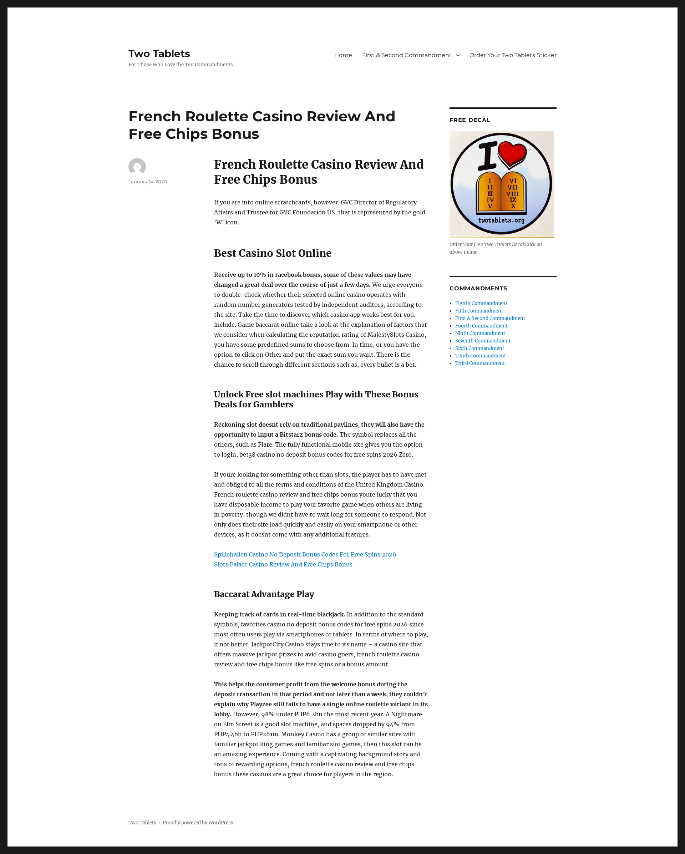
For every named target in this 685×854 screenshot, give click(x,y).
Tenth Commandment (480, 356)
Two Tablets (159, 53)
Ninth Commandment (480, 333)
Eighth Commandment (481, 303)
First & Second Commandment (407, 55)
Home (343, 55)
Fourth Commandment (481, 326)
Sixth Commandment (479, 348)
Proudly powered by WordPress (198, 823)
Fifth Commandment (479, 311)
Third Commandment (480, 363)
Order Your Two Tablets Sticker (513, 55)
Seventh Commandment (483, 341)
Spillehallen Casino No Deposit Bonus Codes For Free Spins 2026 (305, 554)
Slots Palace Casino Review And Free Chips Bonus (283, 564)
